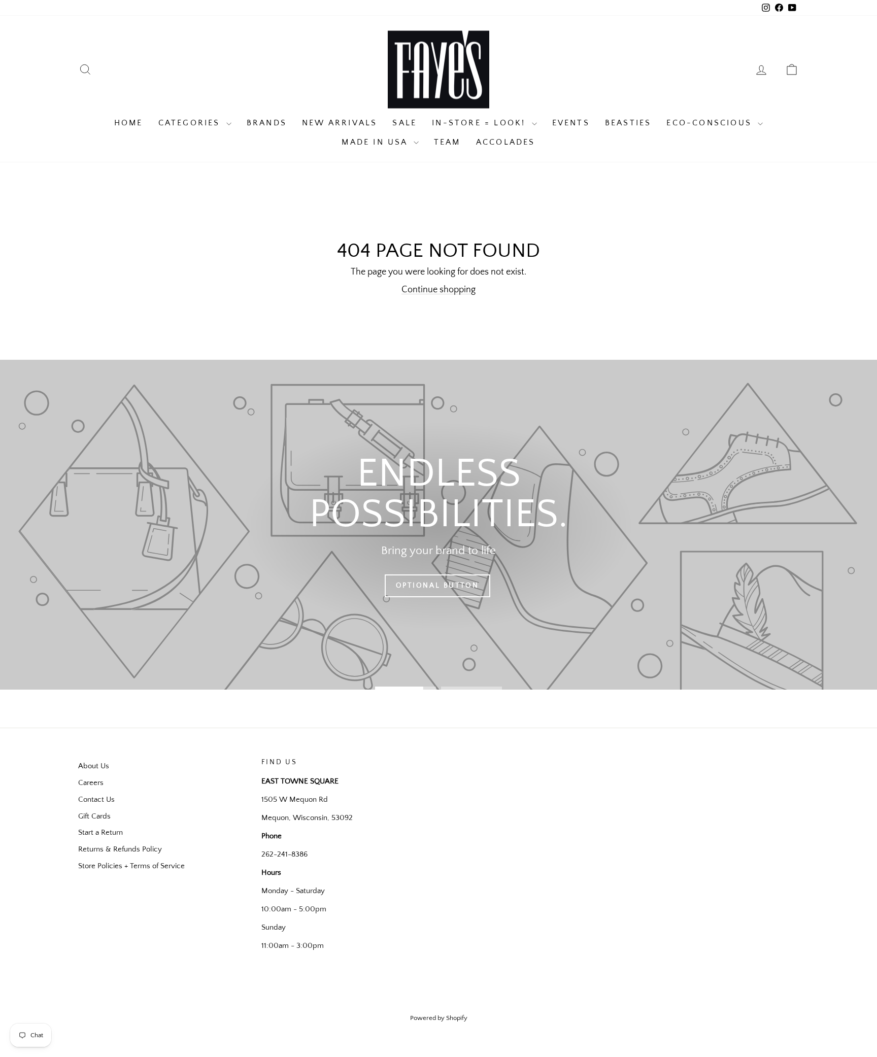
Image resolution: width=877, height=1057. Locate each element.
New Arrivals (339, 122)
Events (571, 122)
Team (447, 142)
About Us (93, 766)
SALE (404, 122)
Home (128, 122)
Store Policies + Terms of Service (131, 866)
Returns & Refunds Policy (120, 849)
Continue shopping (438, 290)
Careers (91, 782)
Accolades (505, 142)
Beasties (628, 122)
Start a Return (100, 832)
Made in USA (376, 142)
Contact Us (96, 799)
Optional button (437, 586)
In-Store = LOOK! (480, 122)
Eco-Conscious (710, 122)
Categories (191, 122)
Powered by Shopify (438, 1017)
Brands (267, 122)
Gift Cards (94, 816)
